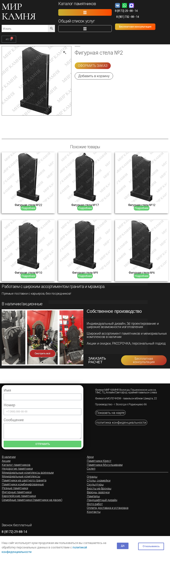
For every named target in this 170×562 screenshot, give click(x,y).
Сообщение (14, 420)
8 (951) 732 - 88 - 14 (127, 16)
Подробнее (28, 208)
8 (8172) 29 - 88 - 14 (126, 10)
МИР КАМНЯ (19, 11)
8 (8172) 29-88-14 (14, 532)
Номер (9, 405)
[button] (85, 12)
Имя (7, 390)
